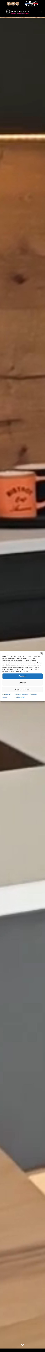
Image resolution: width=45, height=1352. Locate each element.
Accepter (22, 676)
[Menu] (38, 12)
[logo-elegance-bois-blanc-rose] (18, 12)
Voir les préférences (22, 689)
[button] (41, 654)
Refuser (22, 683)
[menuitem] (38, 12)
